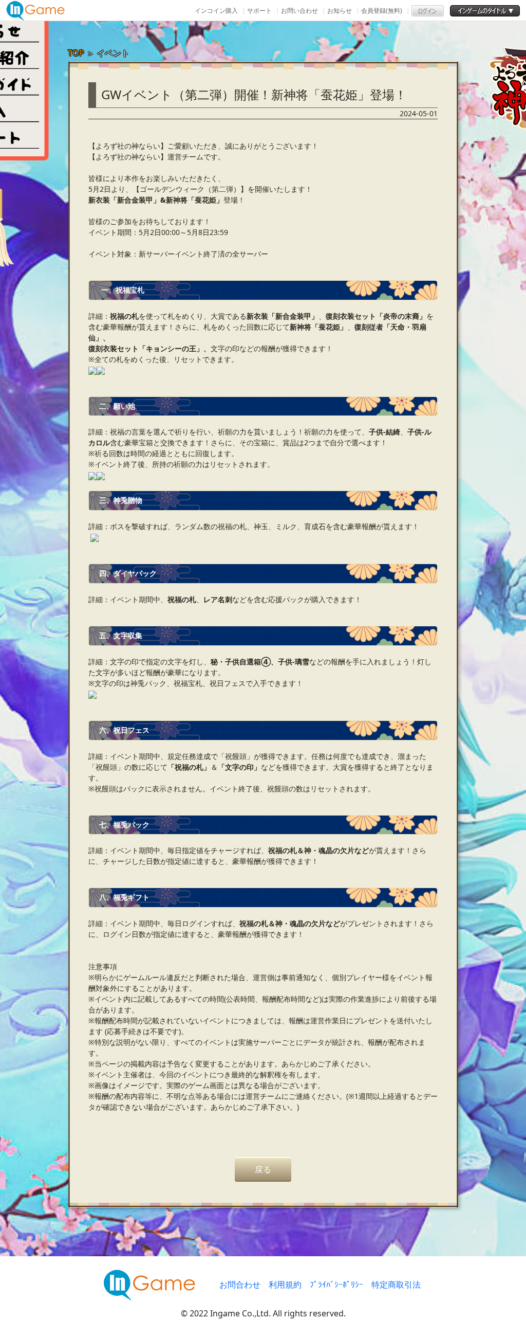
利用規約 (285, 1284)
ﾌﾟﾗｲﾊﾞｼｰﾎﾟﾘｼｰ (336, 1284)
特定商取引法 (396, 1284)
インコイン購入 (216, 10)
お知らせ (339, 10)
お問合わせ (239, 1284)
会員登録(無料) (381, 10)
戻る (263, 1169)
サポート (259, 10)
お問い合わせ (299, 10)
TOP (76, 53)
